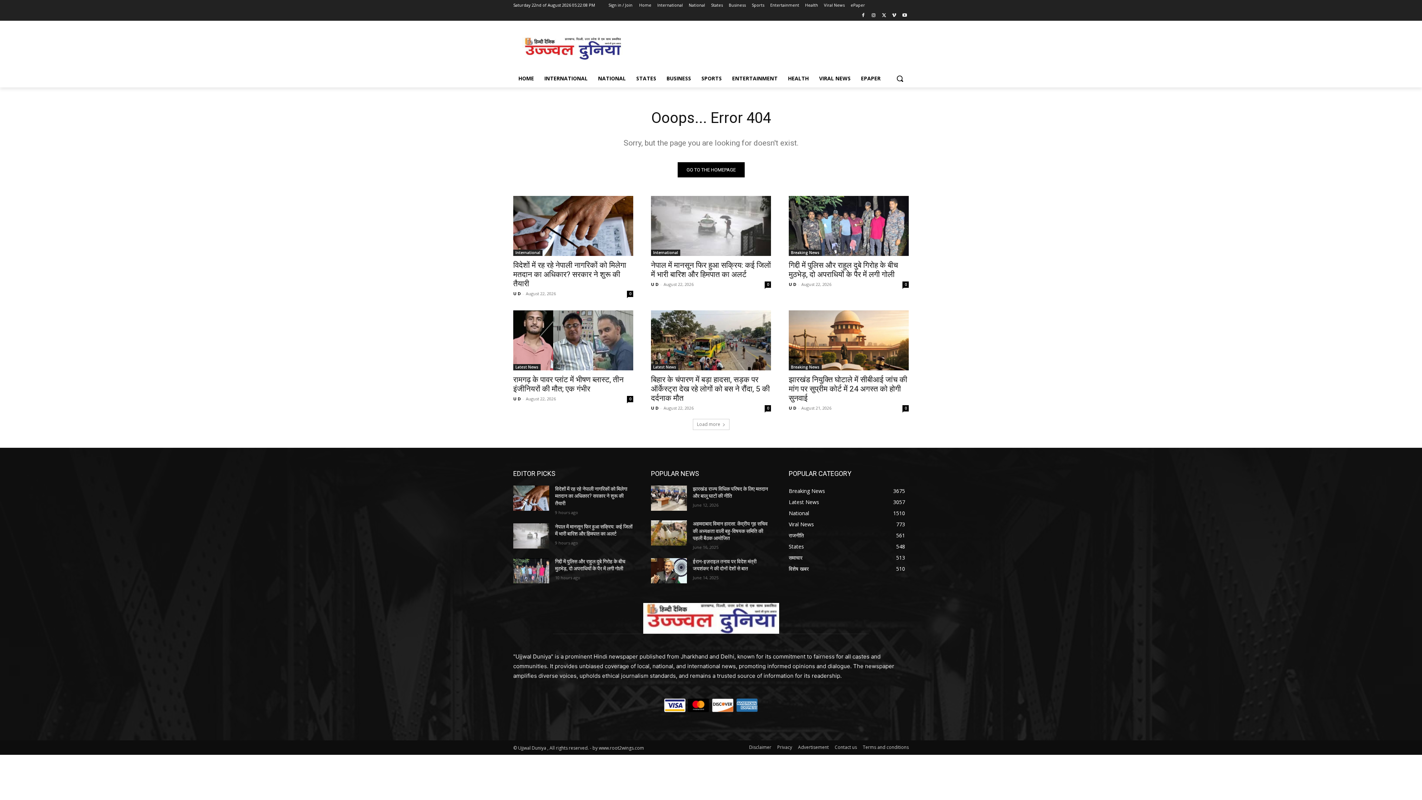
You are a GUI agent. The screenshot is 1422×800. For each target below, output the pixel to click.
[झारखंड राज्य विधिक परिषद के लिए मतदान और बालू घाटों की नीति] (669, 498)
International (527, 252)
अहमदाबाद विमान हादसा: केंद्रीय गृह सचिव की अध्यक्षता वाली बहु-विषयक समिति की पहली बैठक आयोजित (730, 531)
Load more (708, 424)
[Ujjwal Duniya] (572, 48)
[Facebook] (863, 15)
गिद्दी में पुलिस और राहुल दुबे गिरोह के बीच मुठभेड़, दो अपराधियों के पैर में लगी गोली (843, 270)
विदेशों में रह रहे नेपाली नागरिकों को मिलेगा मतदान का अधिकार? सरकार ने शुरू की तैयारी (569, 274)
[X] (884, 15)
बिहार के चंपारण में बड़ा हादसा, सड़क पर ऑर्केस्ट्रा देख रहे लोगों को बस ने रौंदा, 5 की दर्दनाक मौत (710, 389)
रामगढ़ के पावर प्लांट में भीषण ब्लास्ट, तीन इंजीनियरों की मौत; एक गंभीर (568, 384)
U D (517, 293)
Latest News (526, 367)
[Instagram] (873, 15)
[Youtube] (904, 15)
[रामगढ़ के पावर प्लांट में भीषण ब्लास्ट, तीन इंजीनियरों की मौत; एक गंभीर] (573, 340)
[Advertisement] (766, 47)
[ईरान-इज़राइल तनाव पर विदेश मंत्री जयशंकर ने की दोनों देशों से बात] (669, 570)
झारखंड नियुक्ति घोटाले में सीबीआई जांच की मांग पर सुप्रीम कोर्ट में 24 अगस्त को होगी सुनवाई (848, 389)
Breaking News (805, 252)
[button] (900, 78)
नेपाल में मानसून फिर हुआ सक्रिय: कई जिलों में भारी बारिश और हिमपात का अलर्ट (711, 270)
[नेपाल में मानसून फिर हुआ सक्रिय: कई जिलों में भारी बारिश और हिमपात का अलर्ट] (711, 226)
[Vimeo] (894, 15)
